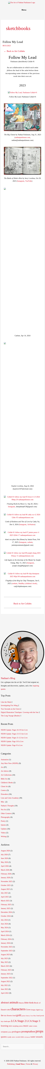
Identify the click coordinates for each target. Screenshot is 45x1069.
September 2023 (6, 951)
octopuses (4, 1032)
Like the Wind (6, 702)
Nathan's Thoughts (7, 806)
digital (38, 1010)
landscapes (7, 1021)
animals (14, 1002)
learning (4, 1026)
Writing (3, 836)
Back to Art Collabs (23, 603)
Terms (28, 1064)
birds (31, 1002)
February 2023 (6, 970)
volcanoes (27, 1037)
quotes (4, 1037)
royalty (9, 1037)
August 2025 (5, 889)
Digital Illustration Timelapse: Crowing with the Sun (19, 712)
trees (22, 1037)
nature (31, 1026)
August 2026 (5, 851)
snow (13, 1037)
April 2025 (5, 897)
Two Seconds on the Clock (10, 709)
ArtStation (31, 524)
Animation (4, 760)
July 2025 (4, 893)
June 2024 (4, 924)
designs (33, 1010)
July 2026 (4, 855)
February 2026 (6, 874)
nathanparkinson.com (22, 137)
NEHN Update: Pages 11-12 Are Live (14, 738)
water (32, 1037)
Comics (3, 790)
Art (2, 767)
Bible (26, 1003)
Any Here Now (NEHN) (9, 763)
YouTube (28, 181)
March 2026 (5, 870)
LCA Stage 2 (18, 1021)
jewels (42, 1016)
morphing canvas (18, 1026)
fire (2, 1015)
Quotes (3, 825)
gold (18, 1015)
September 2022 (6, 978)
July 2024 (4, 920)
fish (5, 1016)
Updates (3, 829)
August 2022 (5, 981)
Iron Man (33, 1015)
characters (17, 1009)
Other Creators (6, 813)
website (30, 542)
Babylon (21, 1003)
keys (2, 1021)
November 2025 (6, 881)
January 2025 (5, 908)
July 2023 (4, 958)
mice (10, 1026)
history (28, 1015)
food (14, 1016)
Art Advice (5, 771)
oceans (35, 1026)
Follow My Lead (13, 41)
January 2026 (5, 878)
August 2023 (5, 955)
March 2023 (5, 966)
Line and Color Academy (10, 798)
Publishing (11, 1064)
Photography (5, 817)
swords (18, 1037)
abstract (5, 1002)
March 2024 (5, 935)
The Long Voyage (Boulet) (10, 716)
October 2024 (5, 916)
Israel (38, 1016)
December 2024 (6, 912)
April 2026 (5, 866)
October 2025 (5, 885)
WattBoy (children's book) (27, 583)
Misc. (3, 802)
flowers (9, 1016)
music (25, 1026)
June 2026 (4, 858)
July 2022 (4, 985)
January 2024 (5, 943)
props (39, 1031)
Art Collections (6, 775)
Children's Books (7, 783)
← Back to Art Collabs (14, 51)
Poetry (3, 821)
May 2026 (4, 862)
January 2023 (5, 974)
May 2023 (4, 962)
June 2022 (4, 989)
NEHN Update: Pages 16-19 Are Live (14, 730)
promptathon (28, 1031)
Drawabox (4, 794)
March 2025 (5, 901)
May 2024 (4, 928)
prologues (16, 1032)
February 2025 (6, 905)
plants (10, 1032)
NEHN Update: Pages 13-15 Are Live (14, 734)
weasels (39, 1037)
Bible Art (4, 779)
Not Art (3, 810)
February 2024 (6, 939)
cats (8, 1009)
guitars (24, 1015)
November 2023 (6, 947)
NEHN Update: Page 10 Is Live (12, 741)
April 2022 (5, 993)
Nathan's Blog (8, 678)
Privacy (35, 1064)
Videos (3, 833)
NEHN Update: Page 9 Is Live (11, 745)
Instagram (20, 181)
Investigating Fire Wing (9, 705)
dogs (41, 1010)
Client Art (4, 786)
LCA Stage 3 (33, 1021)
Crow (28, 1009)
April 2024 (5, 931)
